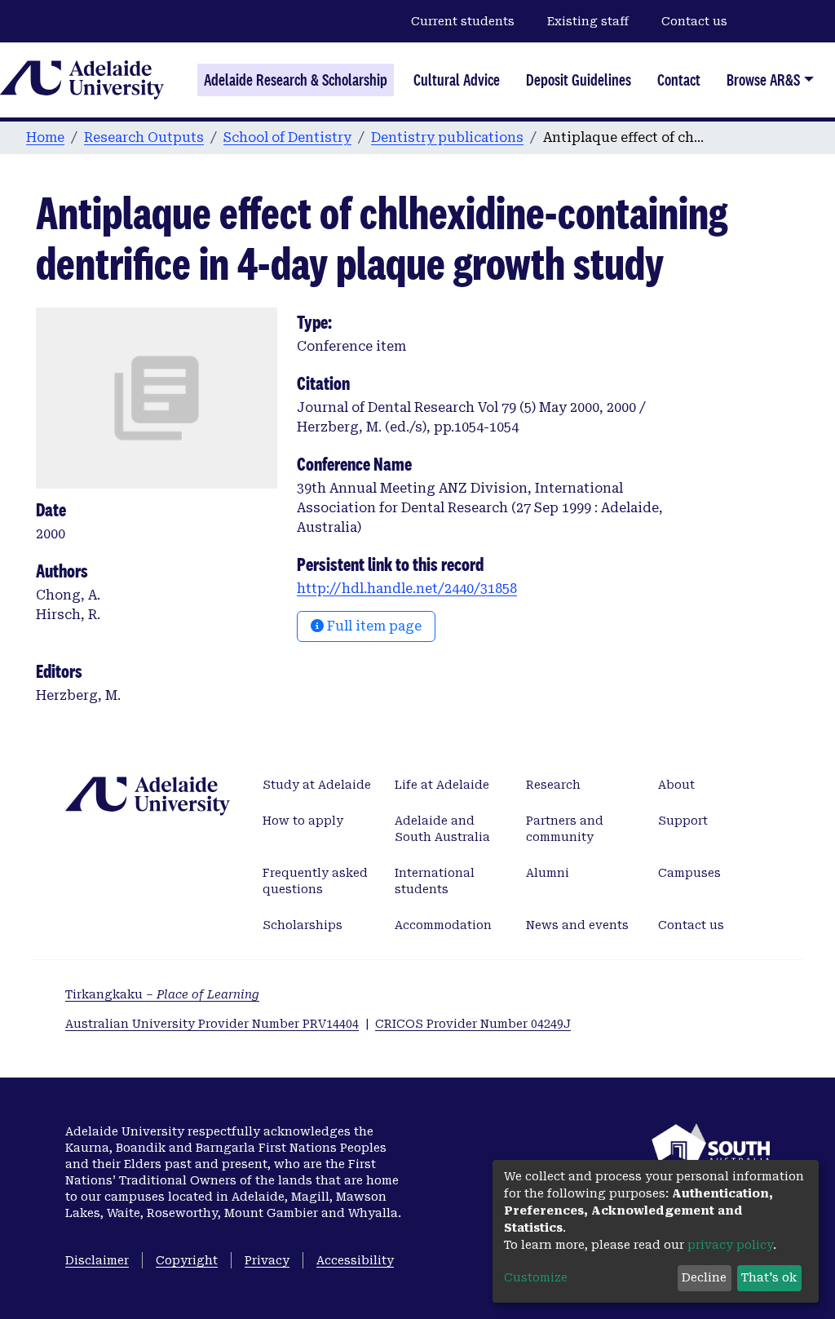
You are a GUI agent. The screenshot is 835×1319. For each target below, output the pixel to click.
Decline (704, 1277)
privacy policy (730, 1244)
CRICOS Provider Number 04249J (473, 1023)
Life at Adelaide (442, 784)
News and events (577, 925)
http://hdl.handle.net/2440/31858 (407, 588)
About (676, 784)
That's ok (769, 1277)
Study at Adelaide (317, 784)
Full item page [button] (373, 626)
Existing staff (588, 21)
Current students (463, 21)
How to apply (303, 820)
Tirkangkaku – (162, 994)
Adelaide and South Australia (442, 828)
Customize (536, 1277)
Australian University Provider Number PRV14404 (212, 1023)
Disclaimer (97, 1260)
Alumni (547, 872)
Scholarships (302, 925)
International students (435, 881)
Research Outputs (144, 137)
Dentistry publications (447, 137)
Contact (678, 80)
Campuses (689, 872)
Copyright (187, 1260)
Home (45, 137)
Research (553, 784)
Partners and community (564, 828)
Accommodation (443, 925)
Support (683, 820)
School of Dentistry (287, 137)
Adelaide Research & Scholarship (295, 80)
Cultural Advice (456, 80)
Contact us (694, 21)
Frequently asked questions (315, 881)
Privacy (267, 1260)
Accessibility (355, 1260)
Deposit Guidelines (578, 80)
